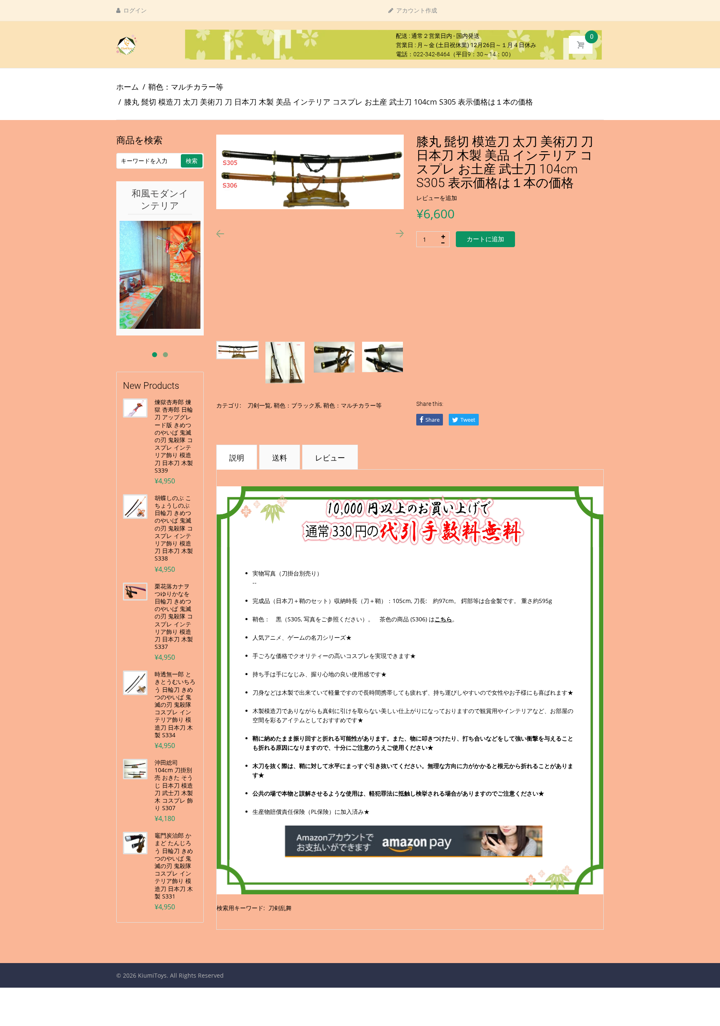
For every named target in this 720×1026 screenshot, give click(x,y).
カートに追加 (485, 239)
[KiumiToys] (126, 44)
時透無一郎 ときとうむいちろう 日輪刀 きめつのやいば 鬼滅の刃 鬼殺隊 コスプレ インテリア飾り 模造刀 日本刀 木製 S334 (175, 705)
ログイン (134, 10)
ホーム (127, 87)
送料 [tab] (279, 458)
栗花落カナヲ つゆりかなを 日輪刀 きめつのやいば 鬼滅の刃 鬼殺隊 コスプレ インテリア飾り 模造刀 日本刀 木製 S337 (174, 617)
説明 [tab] (236, 458)
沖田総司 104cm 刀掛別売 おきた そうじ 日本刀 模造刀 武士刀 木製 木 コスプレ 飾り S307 (174, 785)
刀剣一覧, (260, 405)
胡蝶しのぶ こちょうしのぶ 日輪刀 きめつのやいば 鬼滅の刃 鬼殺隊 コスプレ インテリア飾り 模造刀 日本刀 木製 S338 (174, 528)
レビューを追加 (436, 198)
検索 (192, 161)
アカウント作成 (416, 10)
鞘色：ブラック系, (298, 405)
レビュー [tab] (330, 458)
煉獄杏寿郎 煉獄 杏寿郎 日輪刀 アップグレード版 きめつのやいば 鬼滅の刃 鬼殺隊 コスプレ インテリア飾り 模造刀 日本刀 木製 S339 (174, 436)
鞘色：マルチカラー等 (185, 87)
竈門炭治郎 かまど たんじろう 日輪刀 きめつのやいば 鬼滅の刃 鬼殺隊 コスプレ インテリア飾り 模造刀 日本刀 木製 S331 (174, 866)
